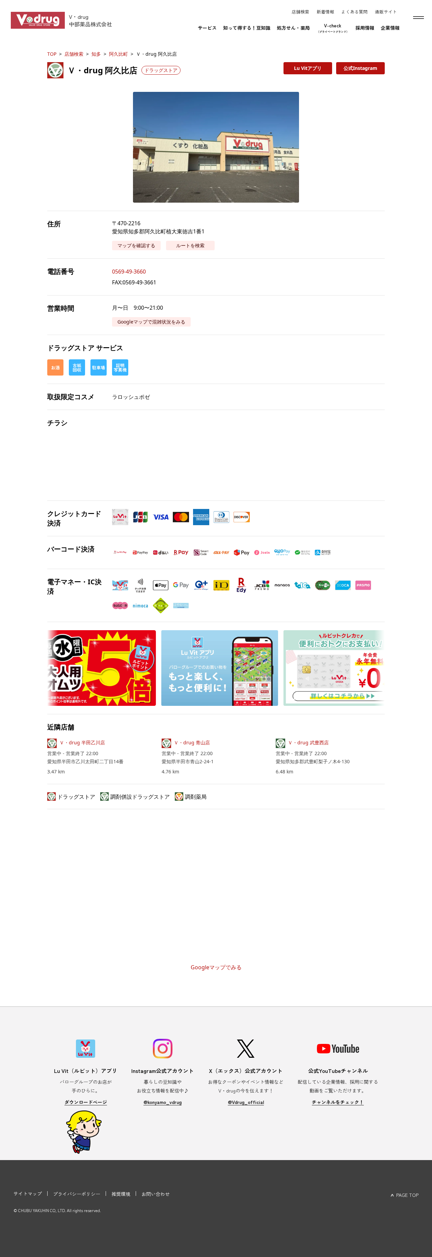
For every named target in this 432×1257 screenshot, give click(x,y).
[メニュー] (418, 17)
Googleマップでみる (216, 967)
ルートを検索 (190, 245)
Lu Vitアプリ (308, 68)
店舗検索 (73, 54)
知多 (96, 54)
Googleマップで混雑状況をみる (151, 321)
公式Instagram (360, 68)
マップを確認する (136, 245)
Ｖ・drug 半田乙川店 (82, 742)
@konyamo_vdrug (162, 1102)
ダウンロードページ (85, 1102)
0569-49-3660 (129, 271)
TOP (51, 54)
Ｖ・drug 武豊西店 (308, 742)
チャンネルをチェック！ (338, 1102)
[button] (216, 147)
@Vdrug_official (246, 1102)
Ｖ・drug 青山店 (192, 742)
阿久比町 (118, 54)
